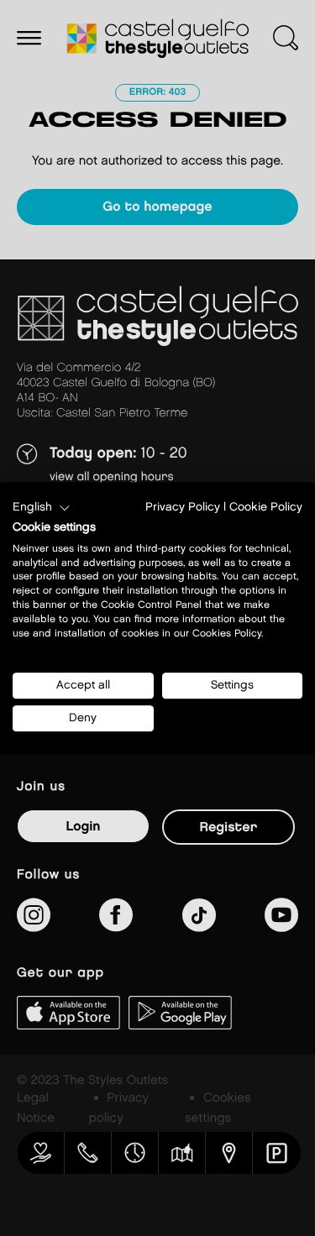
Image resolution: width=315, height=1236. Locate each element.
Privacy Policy (182, 507)
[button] (42, 508)
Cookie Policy (265, 507)
